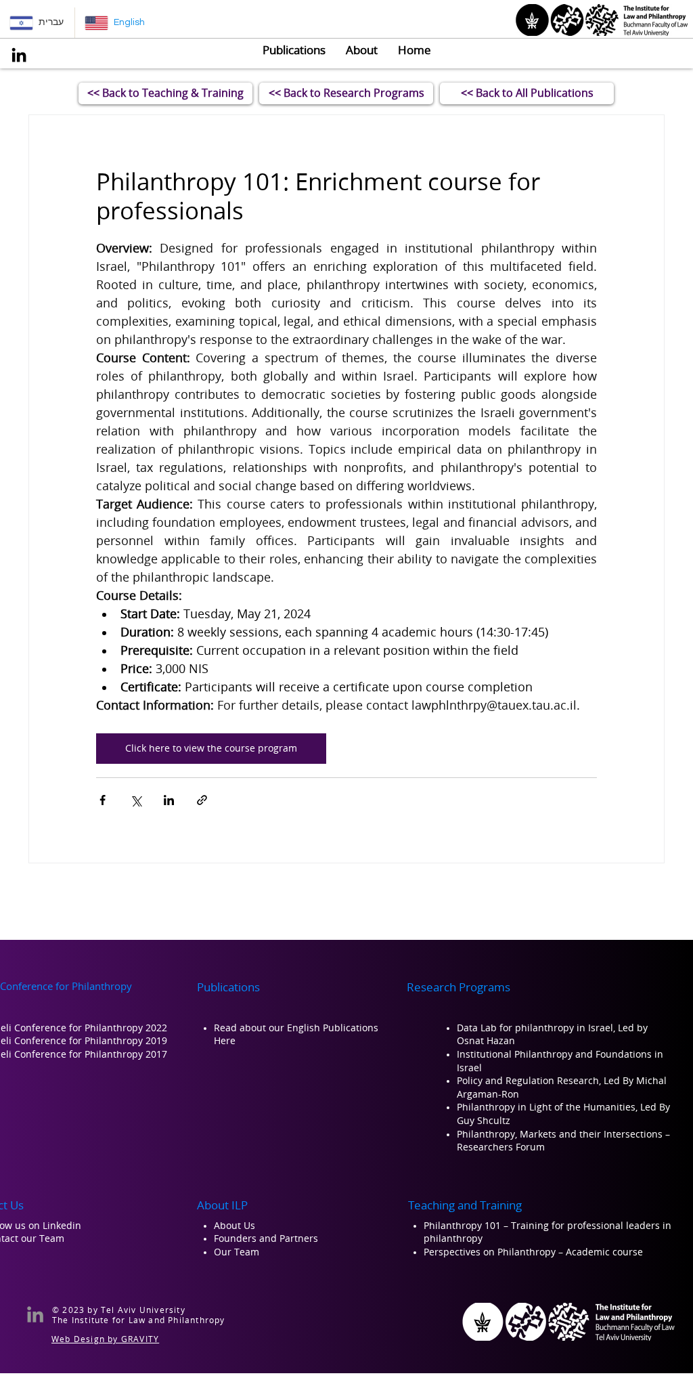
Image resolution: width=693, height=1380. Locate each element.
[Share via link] (202, 800)
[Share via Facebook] (102, 800)
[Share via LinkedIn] (168, 800)
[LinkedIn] (19, 55)
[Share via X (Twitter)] (135, 800)
